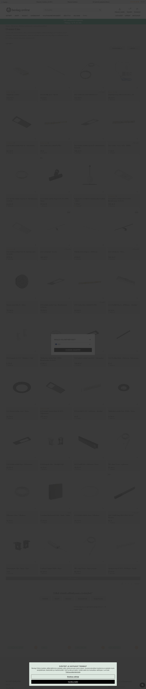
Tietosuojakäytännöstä (73, 672)
